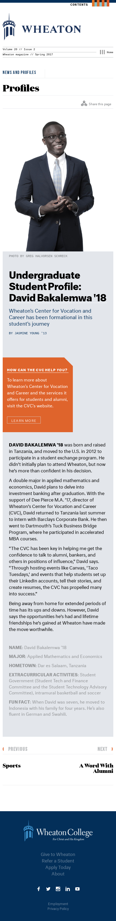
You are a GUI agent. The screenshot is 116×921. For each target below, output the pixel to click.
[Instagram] (58, 888)
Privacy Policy (58, 908)
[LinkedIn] (68, 888)
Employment (58, 903)
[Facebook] (38, 888)
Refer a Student (58, 860)
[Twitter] (48, 888)
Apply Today (58, 866)
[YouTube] (77, 888)
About (58, 872)
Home (110, 52)
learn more (23, 420)
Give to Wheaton (58, 853)
